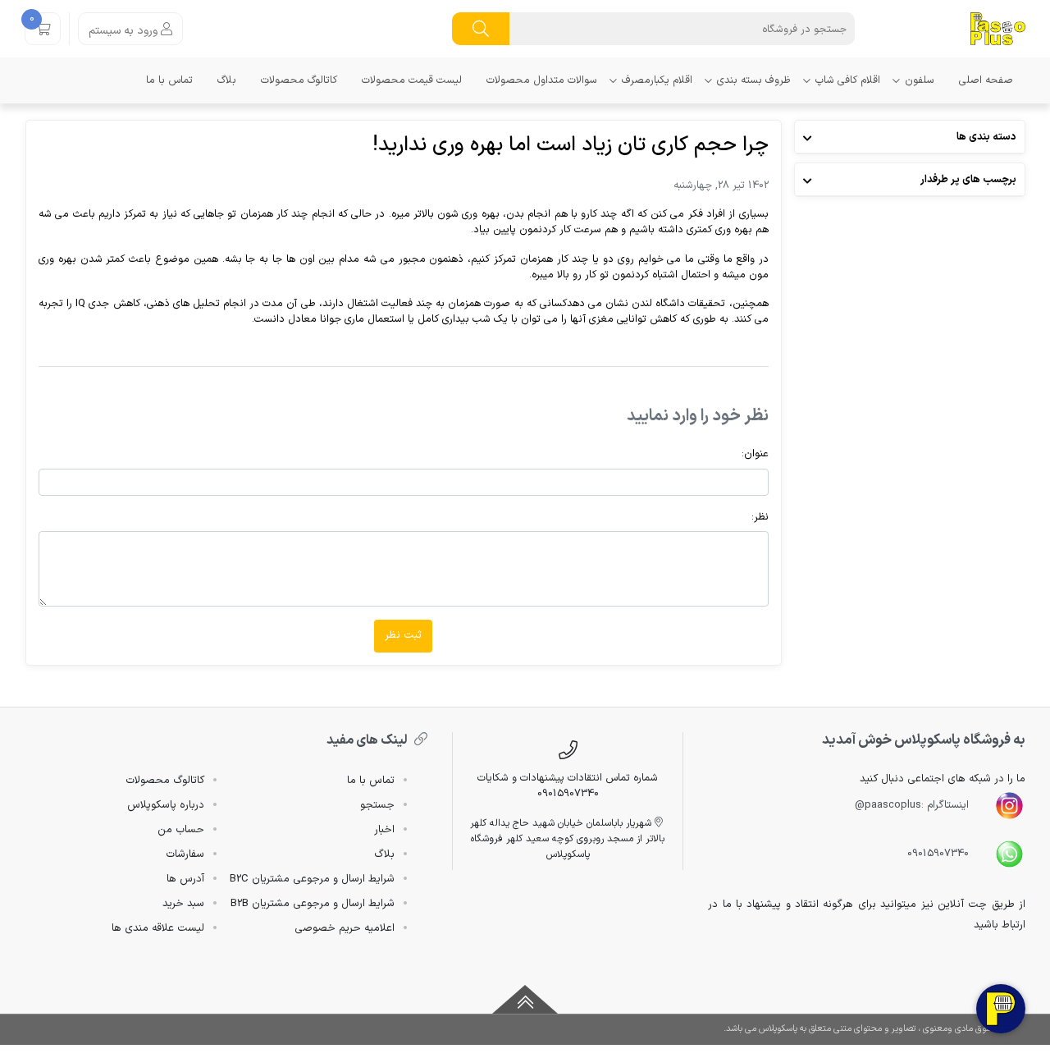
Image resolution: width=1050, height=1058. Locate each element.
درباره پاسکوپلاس (165, 805)
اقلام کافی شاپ (847, 80)
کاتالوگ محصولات (299, 80)
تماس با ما (169, 80)
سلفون (919, 80)
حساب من (181, 830)
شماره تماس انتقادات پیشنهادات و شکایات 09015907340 (567, 785)
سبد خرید (183, 903)
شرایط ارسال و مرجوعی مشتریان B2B (313, 903)
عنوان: (755, 453)
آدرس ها (185, 879)
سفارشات (185, 854)
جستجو (377, 805)
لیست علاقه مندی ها (158, 928)
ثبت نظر (403, 635)
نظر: (760, 516)
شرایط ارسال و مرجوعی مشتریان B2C (312, 879)
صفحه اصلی (986, 80)
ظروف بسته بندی (754, 80)
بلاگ (226, 80)
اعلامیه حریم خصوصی (344, 928)
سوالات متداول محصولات (541, 80)
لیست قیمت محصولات (412, 80)
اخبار (384, 830)
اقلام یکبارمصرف (657, 80)
